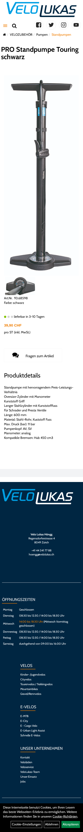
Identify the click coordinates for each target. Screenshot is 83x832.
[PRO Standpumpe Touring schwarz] (41, 175)
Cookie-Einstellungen (26, 824)
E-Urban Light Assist (32, 730)
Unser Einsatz (28, 776)
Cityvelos (25, 679)
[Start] (4, 35)
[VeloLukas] (41, 9)
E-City (24, 721)
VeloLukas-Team (30, 772)
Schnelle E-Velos (30, 735)
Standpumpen (61, 35)
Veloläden (26, 762)
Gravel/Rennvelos (30, 694)
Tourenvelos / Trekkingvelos (36, 684)
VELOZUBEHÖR (21, 35)
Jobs (23, 781)
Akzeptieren (71, 824)
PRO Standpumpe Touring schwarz (40, 53)
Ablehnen (51, 824)
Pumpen (42, 35)
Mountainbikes (29, 689)
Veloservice (27, 767)
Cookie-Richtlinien (65, 816)
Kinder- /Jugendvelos (32, 674)
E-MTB (24, 716)
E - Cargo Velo (28, 725)
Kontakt (25, 757)
